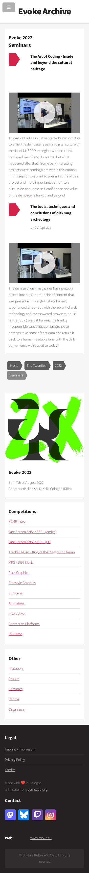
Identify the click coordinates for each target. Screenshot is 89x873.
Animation (16, 603)
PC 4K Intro (17, 521)
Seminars (16, 375)
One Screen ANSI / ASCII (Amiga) (32, 531)
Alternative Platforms (24, 624)
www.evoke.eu (41, 838)
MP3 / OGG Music (21, 562)
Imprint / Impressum (20, 749)
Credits (10, 770)
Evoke (13, 365)
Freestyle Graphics (22, 582)
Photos (14, 699)
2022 (58, 365)
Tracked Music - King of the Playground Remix (42, 552)
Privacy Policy (15, 759)
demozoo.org (37, 789)
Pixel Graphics (19, 572)
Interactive (16, 613)
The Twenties (36, 365)
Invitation (16, 668)
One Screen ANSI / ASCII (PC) (30, 542)
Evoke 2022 (20, 37)
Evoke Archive (44, 11)
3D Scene (15, 593)
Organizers (16, 709)
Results (14, 678)
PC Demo (15, 634)
